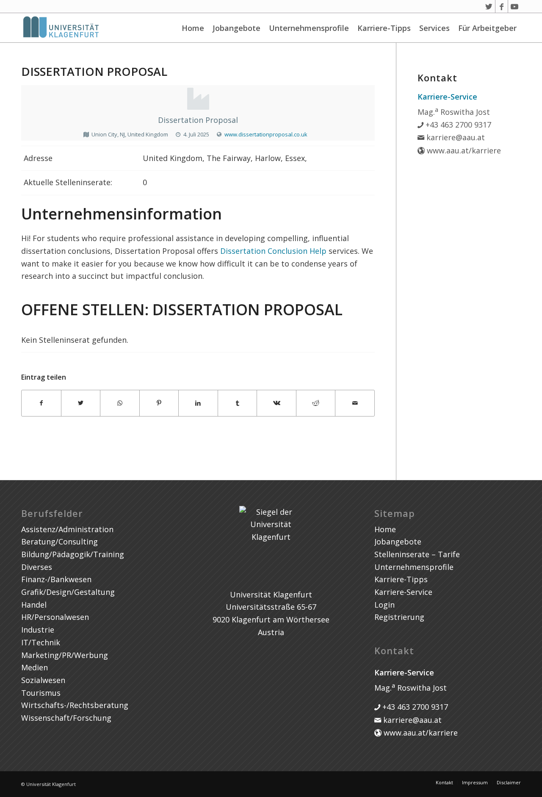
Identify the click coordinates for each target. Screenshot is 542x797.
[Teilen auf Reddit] (315, 403)
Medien (34, 667)
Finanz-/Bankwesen (56, 579)
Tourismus (41, 693)
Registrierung (399, 617)
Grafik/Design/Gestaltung (68, 592)
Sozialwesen (43, 680)
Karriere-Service (403, 592)
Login (384, 605)
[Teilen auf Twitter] (80, 403)
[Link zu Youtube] (514, 6)
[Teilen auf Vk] (276, 403)
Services (434, 28)
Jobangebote (236, 28)
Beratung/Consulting (59, 541)
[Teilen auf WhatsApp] (119, 403)
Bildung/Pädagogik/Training (72, 554)
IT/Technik (40, 642)
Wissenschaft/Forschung (66, 718)
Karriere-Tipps (384, 28)
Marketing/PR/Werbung (64, 655)
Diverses (36, 567)
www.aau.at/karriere (463, 150)
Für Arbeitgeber (487, 28)
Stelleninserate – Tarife (417, 554)
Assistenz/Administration (67, 529)
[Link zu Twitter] (489, 6)
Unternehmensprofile (309, 28)
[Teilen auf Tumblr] (237, 403)
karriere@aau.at (454, 137)
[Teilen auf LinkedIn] (198, 403)
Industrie (37, 630)
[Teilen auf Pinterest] (159, 403)
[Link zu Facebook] (501, 6)
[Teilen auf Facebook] (41, 403)
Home (193, 28)
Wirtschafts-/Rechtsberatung (74, 705)
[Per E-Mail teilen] (354, 403)
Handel (34, 605)
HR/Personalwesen (55, 617)
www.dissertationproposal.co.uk (265, 134)
